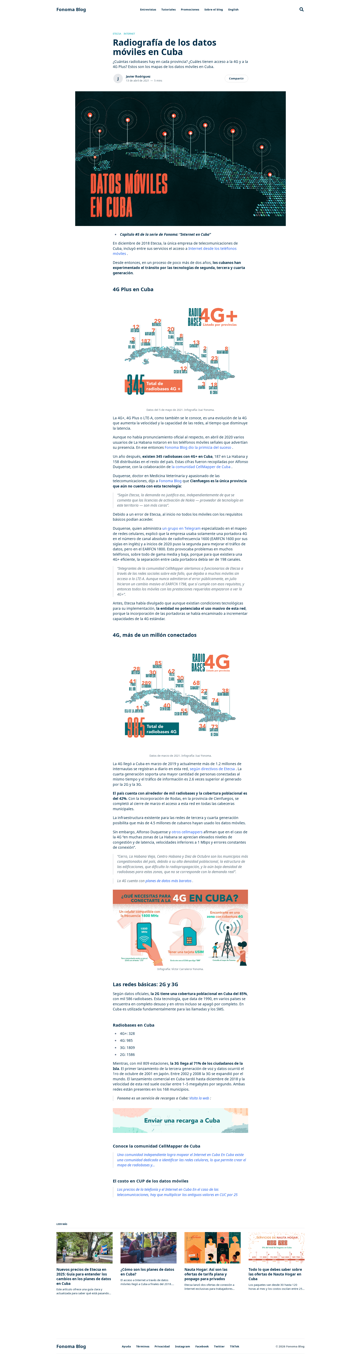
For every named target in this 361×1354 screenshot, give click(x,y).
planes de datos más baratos (168, 880)
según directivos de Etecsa (212, 768)
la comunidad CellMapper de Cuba (201, 466)
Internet (129, 33)
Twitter (219, 1346)
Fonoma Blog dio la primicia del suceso (198, 447)
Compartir (236, 78)
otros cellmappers (187, 832)
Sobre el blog (213, 9)
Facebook (202, 1346)
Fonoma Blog (71, 9)
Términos (142, 1346)
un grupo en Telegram (181, 528)
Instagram (182, 1346)
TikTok (234, 1346)
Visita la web (199, 1098)
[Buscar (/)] (302, 9)
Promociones (190, 9)
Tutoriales (168, 9)
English (233, 9)
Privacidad (162, 1346)
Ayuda (126, 1346)
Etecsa (117, 33)
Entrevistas (148, 9)
